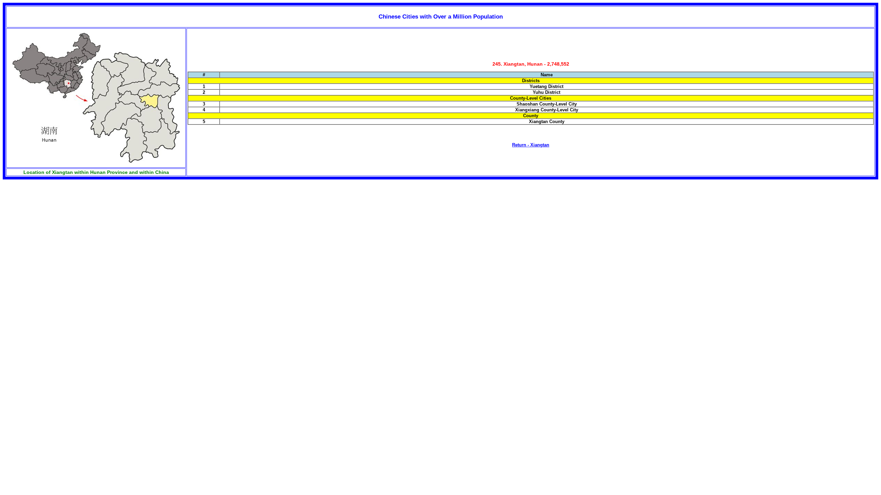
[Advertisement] (54, 233)
